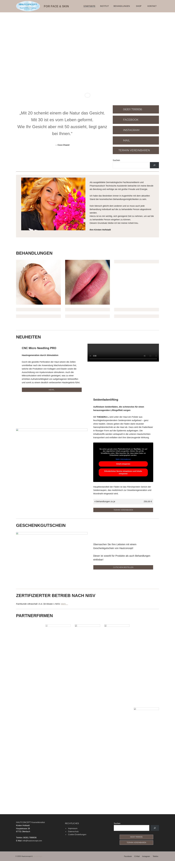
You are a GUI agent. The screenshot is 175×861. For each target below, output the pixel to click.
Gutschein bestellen (123, 567)
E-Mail (137, 856)
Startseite (89, 6)
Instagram (146, 856)
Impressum (72, 828)
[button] (4, 55)
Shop (138, 6)
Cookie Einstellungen (77, 834)
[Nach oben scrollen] (170, 856)
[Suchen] (154, 165)
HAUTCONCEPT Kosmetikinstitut (30, 822)
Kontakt (152, 6)
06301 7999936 (136, 837)
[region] (87, 55)
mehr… (52, 390)
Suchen (116, 160)
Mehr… (64, 604)
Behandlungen (122, 6)
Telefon (155, 856)
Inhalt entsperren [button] (123, 464)
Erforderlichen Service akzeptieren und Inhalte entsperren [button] (123, 472)
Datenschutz (73, 832)
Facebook (128, 856)
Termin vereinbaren (123, 510)
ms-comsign (37, 856)
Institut (104, 6)
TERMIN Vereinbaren (136, 842)
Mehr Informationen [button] (123, 459)
